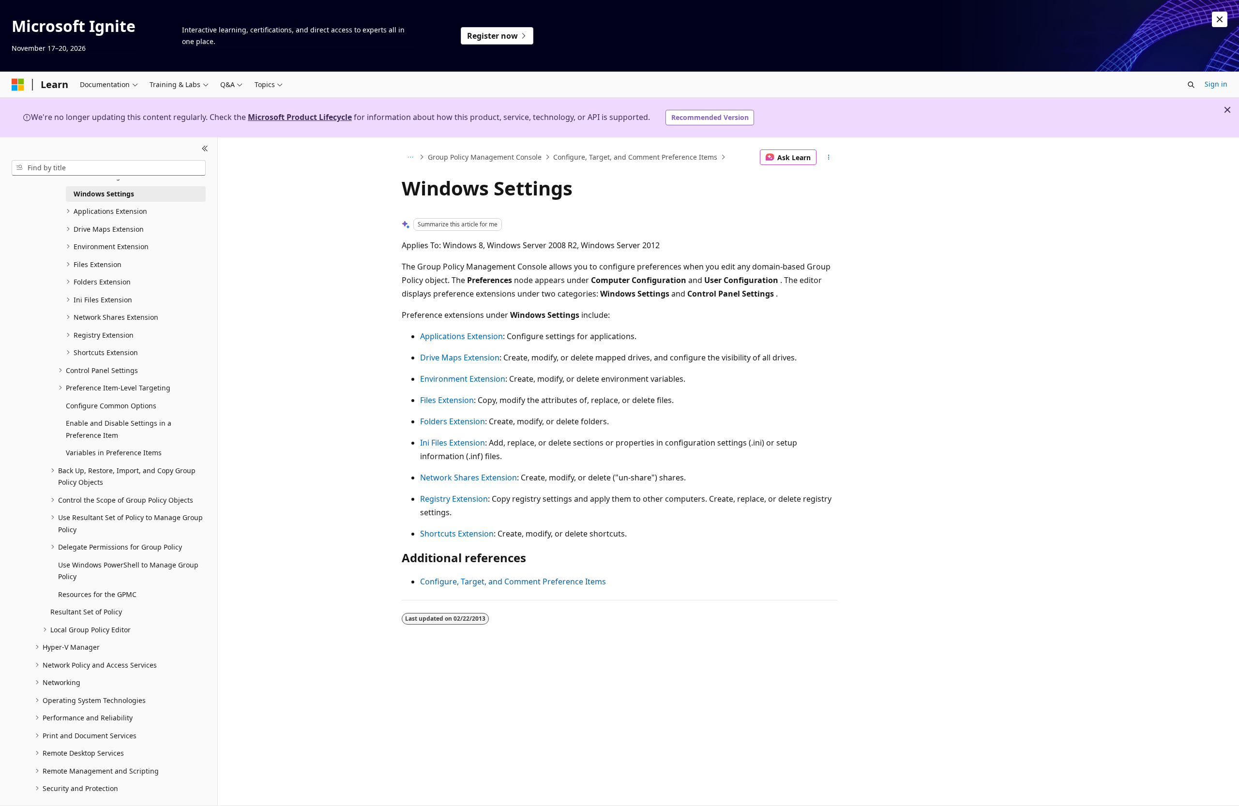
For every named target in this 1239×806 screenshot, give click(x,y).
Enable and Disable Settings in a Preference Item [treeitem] (118, 429)
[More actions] (828, 157)
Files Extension (447, 400)
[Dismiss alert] (1219, 19)
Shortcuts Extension (457, 533)
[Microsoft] (18, 84)
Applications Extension (461, 336)
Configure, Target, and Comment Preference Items (635, 157)
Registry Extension (454, 498)
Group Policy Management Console (485, 157)
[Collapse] (204, 149)
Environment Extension (462, 378)
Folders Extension (452, 421)
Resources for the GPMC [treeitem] (97, 594)
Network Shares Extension (468, 477)
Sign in (1216, 84)
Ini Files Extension (452, 442)
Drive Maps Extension (459, 357)
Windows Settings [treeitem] (104, 193)
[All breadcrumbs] (410, 157)
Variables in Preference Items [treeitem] (114, 452)
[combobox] (109, 168)
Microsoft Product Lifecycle (300, 117)
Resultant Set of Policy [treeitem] (86, 611)
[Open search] (1191, 84)
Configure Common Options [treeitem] (111, 405)
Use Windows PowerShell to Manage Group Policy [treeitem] (128, 571)
